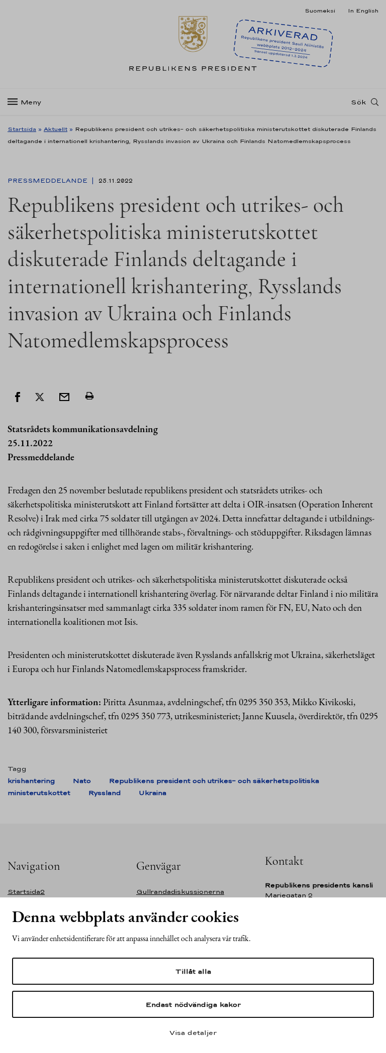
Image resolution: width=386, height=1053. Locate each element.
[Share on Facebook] (18, 396)
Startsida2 (26, 891)
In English (363, 10)
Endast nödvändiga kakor (193, 1004)
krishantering (31, 780)
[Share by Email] (64, 396)
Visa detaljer (193, 1032)
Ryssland (104, 792)
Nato (82, 780)
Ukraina (152, 792)
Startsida (22, 129)
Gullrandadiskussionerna (180, 891)
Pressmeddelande (48, 181)
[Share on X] (40, 396)
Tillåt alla (193, 971)
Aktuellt (55, 129)
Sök (358, 101)
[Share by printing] (89, 396)
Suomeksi (320, 10)
